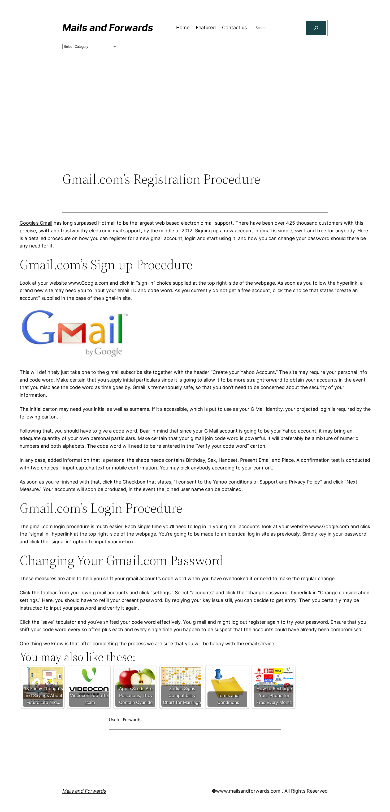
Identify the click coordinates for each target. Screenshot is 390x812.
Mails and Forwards (107, 27)
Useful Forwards (125, 719)
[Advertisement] (195, 127)
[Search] (316, 28)
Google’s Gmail (36, 223)
